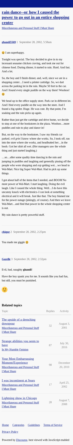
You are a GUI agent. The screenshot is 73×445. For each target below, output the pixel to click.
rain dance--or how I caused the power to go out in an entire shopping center (35, 17)
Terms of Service (52, 424)
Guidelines (34, 424)
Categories (18, 424)
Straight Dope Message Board (18, 3)
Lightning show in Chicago (19, 398)
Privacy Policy (10, 431)
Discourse (21, 439)
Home (5, 424)
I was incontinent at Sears (18, 380)
